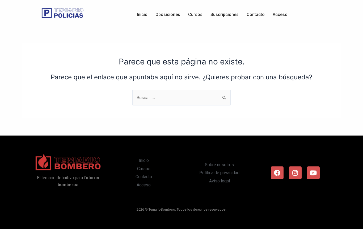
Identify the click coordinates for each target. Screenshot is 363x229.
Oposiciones (167, 14)
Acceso (280, 14)
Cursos (195, 14)
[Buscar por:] (181, 97)
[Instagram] (295, 172)
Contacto (256, 14)
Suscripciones (224, 14)
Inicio (142, 14)
